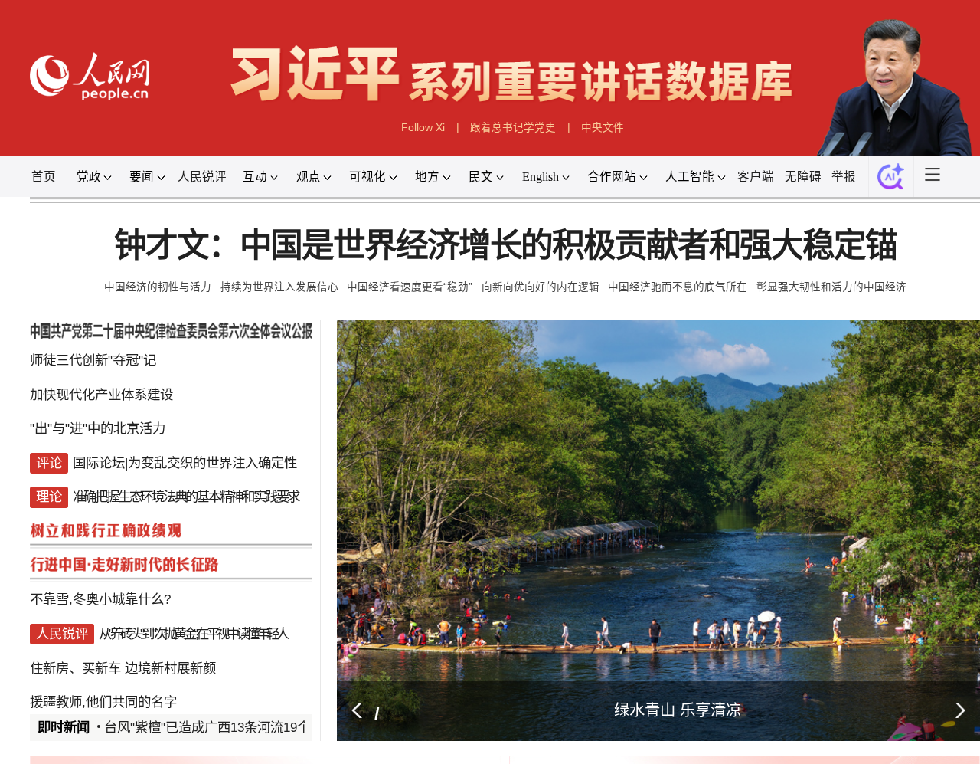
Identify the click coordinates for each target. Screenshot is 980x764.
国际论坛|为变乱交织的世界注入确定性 (185, 463)
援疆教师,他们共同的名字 (103, 702)
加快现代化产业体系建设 (101, 394)
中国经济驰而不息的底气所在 (677, 287)
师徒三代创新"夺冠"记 (93, 360)
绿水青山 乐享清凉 (677, 710)
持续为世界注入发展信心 (279, 287)
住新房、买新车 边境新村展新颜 (123, 668)
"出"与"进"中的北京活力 (97, 428)
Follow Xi (423, 127)
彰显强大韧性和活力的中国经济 (831, 287)
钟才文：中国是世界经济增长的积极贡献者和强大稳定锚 (505, 246)
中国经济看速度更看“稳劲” (409, 287)
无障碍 (803, 176)
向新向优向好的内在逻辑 (540, 287)
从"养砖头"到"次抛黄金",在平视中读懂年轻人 (193, 633)
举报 (843, 176)
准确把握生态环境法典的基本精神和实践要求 (186, 496)
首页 (43, 176)
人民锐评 (202, 176)
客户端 (755, 176)
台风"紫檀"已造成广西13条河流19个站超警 (226, 727)
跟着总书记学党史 (513, 127)
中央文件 (602, 127)
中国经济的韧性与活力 (157, 287)
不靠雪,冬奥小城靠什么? (100, 599)
